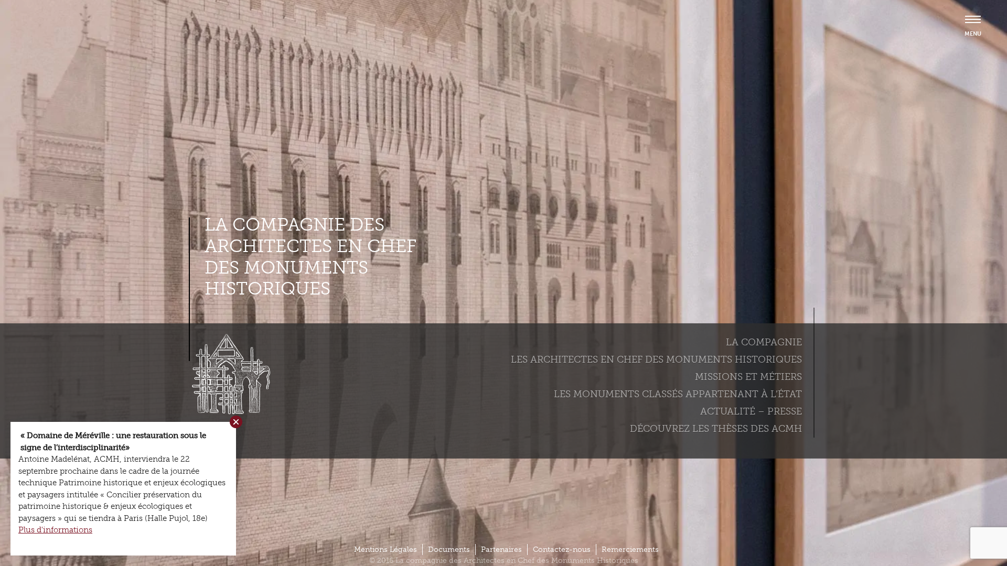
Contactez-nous (562, 549)
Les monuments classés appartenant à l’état (678, 394)
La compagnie (764, 342)
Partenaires (501, 549)
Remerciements (630, 549)
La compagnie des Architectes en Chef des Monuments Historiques (310, 256)
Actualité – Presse (751, 411)
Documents (449, 549)
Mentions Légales (385, 549)
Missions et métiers (748, 377)
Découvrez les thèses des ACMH (716, 428)
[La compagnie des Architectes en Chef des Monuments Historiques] (228, 412)
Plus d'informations (55, 530)
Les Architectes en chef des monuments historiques (656, 359)
